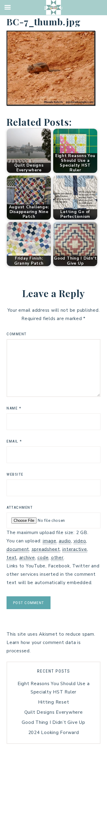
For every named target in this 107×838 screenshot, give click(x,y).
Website (15, 474)
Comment (17, 334)
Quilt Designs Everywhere (53, 712)
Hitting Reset (53, 702)
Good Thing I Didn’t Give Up (53, 722)
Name (14, 408)
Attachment (20, 507)
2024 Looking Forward (53, 732)
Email (14, 441)
